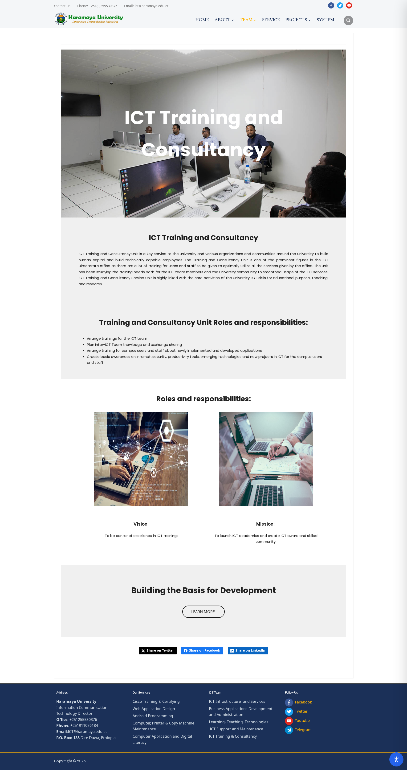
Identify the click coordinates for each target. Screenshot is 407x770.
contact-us (62, 6)
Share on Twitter (160, 650)
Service (271, 19)
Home (202, 19)
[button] (203, 612)
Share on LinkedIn (250, 650)
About (222, 19)
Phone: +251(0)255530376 (97, 6)
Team (246, 19)
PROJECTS (296, 19)
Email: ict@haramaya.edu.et (146, 6)
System (325, 19)
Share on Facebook (204, 650)
